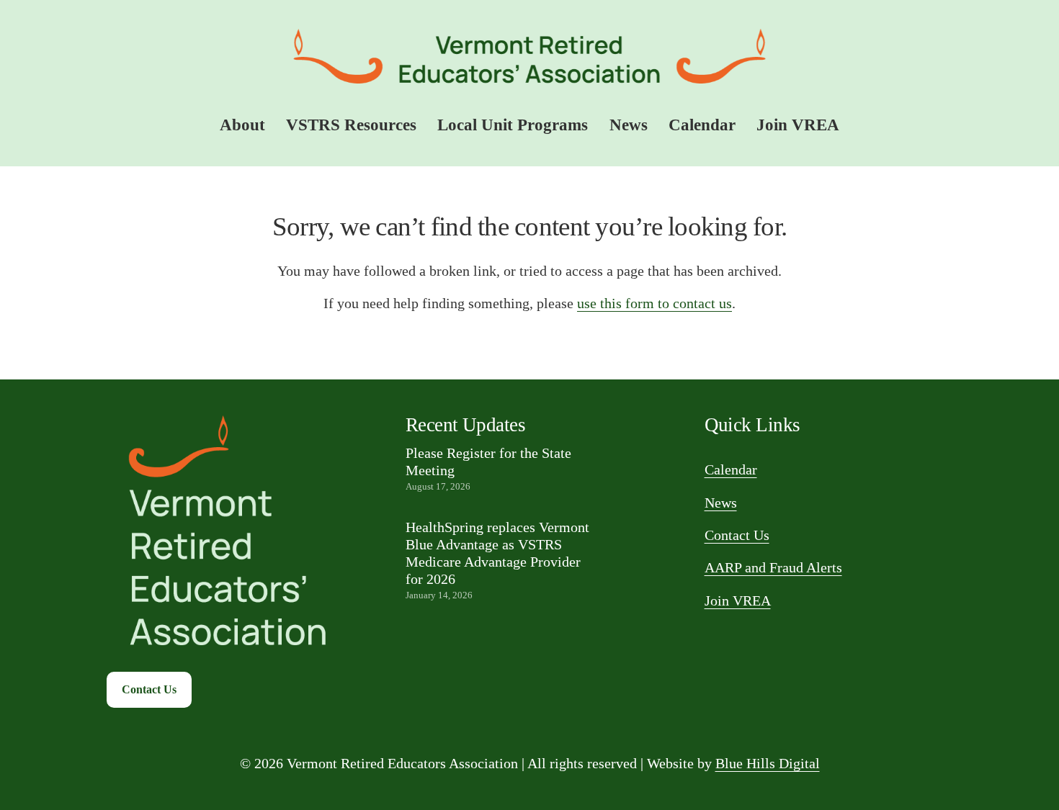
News (628, 124)
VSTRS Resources (351, 124)
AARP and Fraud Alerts (773, 567)
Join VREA (797, 124)
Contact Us (149, 689)
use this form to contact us (654, 303)
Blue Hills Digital (767, 763)
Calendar (702, 124)
